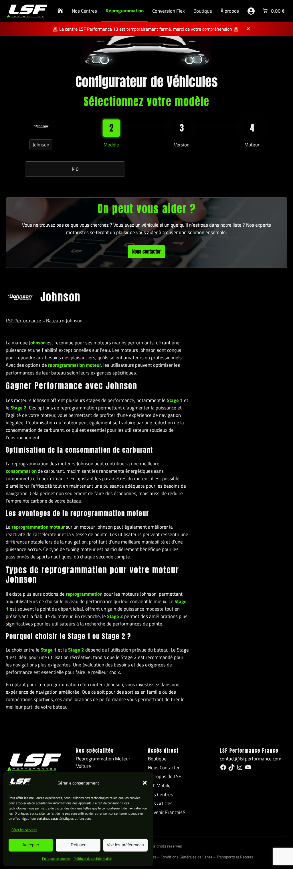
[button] (145, 783)
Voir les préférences (125, 844)
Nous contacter (146, 251)
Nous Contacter (164, 767)
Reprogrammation (125, 10)
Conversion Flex (168, 11)
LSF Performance (23, 320)
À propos (230, 11)
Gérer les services (24, 829)
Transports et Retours (235, 857)
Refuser (78, 844)
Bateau (53, 320)
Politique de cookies (56, 858)
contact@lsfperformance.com (250, 758)
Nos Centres (84, 11)
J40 (75, 169)
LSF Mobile (159, 785)
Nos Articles (160, 803)
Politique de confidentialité (93, 858)
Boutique (202, 11)
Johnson (41, 144)
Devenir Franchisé (166, 812)
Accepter (30, 844)
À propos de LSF (164, 776)
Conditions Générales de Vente (186, 857)
